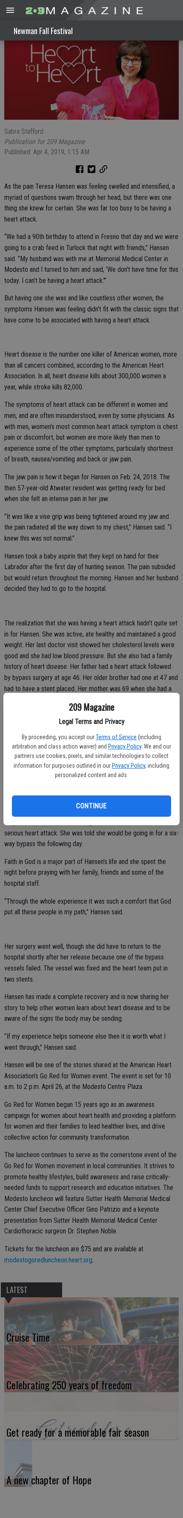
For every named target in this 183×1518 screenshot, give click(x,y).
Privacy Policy (124, 746)
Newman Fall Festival (43, 30)
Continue (91, 806)
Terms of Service (116, 737)
